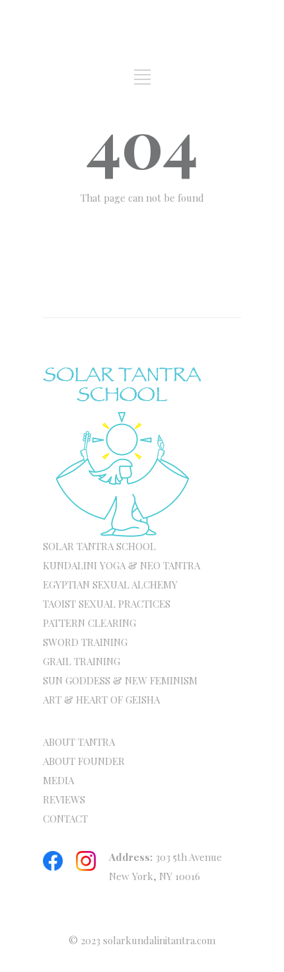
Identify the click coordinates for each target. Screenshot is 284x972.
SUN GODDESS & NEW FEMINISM (120, 680)
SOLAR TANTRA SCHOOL (99, 546)
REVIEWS (64, 799)
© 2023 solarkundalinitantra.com (142, 940)
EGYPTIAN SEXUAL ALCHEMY (110, 584)
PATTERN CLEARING (89, 622)
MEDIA (58, 780)
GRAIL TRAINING (81, 661)
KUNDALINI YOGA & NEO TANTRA (121, 565)
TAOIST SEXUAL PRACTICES (106, 603)
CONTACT (65, 818)
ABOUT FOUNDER (84, 761)
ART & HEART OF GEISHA (101, 699)
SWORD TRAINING (85, 642)
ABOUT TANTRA (79, 742)
